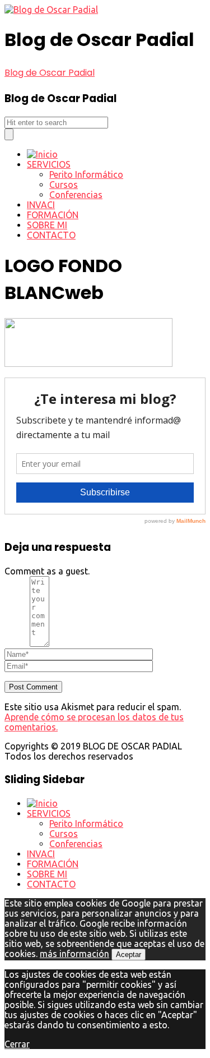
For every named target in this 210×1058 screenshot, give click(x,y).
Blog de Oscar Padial (49, 72)
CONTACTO (51, 235)
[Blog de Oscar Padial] (51, 9)
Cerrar (17, 1044)
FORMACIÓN (52, 215)
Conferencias (75, 195)
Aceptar (128, 954)
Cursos (63, 185)
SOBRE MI (47, 225)
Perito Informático (86, 174)
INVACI (41, 205)
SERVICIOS (49, 164)
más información (74, 954)
